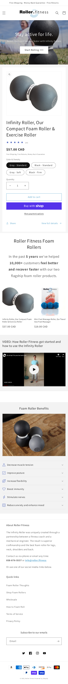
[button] (3, 12)
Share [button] (13, 223)
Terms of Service (14, 614)
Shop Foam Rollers (16, 592)
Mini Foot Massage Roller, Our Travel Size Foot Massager (50, 320)
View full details (50, 223)
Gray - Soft (15, 172)
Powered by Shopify (41, 678)
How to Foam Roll (15, 606)
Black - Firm (35, 172)
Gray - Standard (18, 165)
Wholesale (11, 599)
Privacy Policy (13, 621)
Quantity (10, 179)
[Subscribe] (58, 641)
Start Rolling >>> (34, 49)
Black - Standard (44, 165)
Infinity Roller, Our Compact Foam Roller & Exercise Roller (17, 320)
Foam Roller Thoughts (17, 585)
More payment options (34, 213)
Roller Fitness (29, 678)
